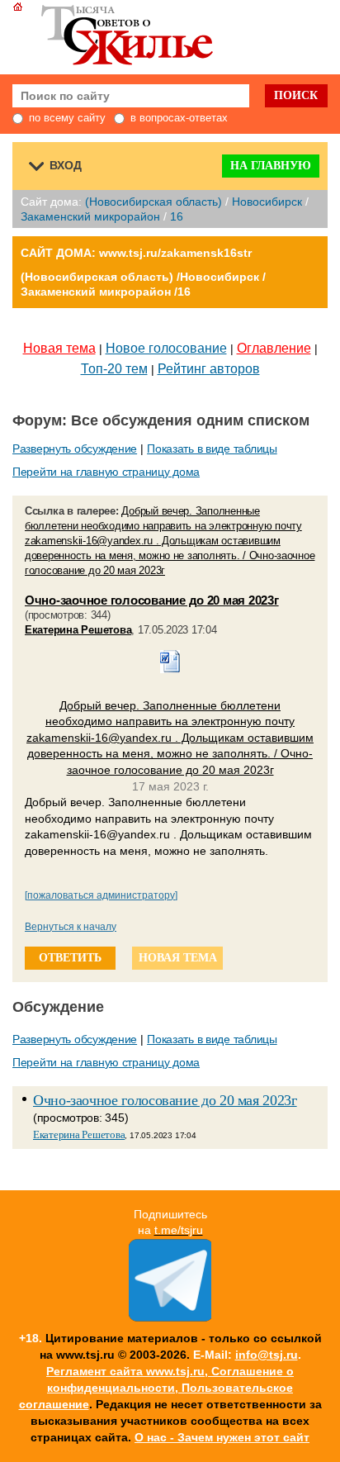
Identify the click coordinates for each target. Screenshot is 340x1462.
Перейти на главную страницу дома (106, 471)
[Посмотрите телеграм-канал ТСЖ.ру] (170, 1317)
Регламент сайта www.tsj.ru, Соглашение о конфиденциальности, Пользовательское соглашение (157, 1388)
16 (176, 216)
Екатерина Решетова (78, 630)
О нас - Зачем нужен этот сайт (222, 1437)
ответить (70, 958)
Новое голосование (166, 348)
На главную (270, 165)
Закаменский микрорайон (90, 216)
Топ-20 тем (114, 369)
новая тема (178, 958)
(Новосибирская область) (153, 201)
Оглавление (274, 348)
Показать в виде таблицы (212, 448)
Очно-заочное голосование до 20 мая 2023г (152, 600)
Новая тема (59, 348)
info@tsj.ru (266, 1354)
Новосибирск (267, 201)
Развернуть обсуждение (74, 448)
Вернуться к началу (70, 927)
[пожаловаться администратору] (101, 895)
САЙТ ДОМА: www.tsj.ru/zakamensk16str (136, 252)
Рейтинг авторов (209, 369)
